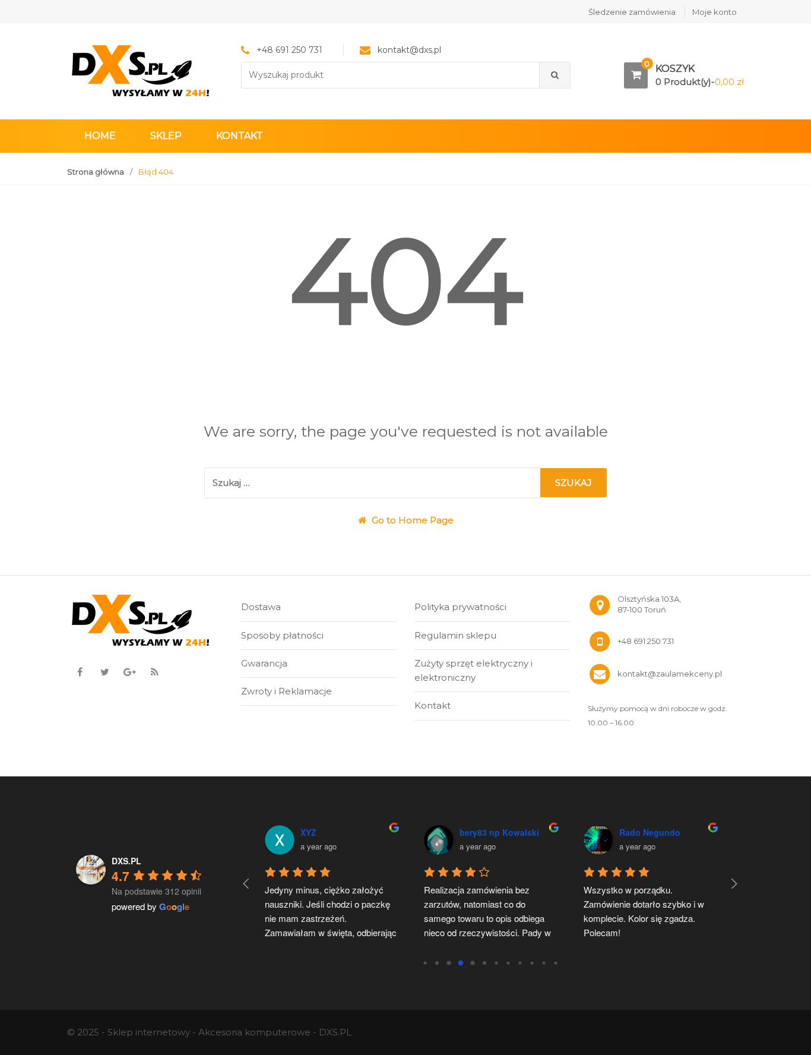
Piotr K (689, 832)
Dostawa (261, 606)
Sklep (166, 135)
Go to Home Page (411, 520)
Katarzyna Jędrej (550, 832)
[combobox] (391, 75)
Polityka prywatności (460, 606)
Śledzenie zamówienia (632, 12)
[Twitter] (104, 671)
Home (100, 135)
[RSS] (154, 671)
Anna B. (373, 832)
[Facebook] (79, 671)
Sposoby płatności (282, 635)
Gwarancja (264, 663)
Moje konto (714, 12)
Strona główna (95, 171)
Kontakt (239, 135)
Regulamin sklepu (455, 635)
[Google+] (129, 671)
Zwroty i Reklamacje (286, 691)
